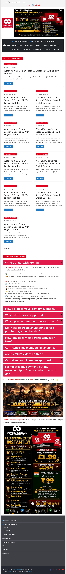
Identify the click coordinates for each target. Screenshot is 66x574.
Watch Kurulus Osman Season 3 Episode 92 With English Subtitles (48, 163)
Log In (6, 527)
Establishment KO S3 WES (10, 64)
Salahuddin (29, 45)
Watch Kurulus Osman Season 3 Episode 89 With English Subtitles (16, 227)
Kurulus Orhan (50, 41)
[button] (41, 41)
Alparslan (15, 49)
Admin (14, 67)
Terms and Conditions (8, 542)
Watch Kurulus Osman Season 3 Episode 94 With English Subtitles (48, 132)
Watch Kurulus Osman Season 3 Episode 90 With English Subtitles (48, 195)
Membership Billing (9, 534)
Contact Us (5, 553)
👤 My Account (35, 41)
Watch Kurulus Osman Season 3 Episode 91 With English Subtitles (16, 195)
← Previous (6, 249)
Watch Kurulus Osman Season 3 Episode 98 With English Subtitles (31, 72)
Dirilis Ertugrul (38, 49)
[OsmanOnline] (4, 45)
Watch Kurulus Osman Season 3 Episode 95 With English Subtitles (16, 132)
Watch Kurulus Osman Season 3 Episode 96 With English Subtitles (48, 100)
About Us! (5, 549)
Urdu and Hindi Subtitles (52, 45)
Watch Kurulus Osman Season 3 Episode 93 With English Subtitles (16, 163)
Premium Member (14, 267)
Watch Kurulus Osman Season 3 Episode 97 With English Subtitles (16, 100)
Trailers (56, 49)
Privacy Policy (6, 538)
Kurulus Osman (17, 45)
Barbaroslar (26, 49)
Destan (48, 49)
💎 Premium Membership (20, 41)
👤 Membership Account (9, 524)
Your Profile (7, 531)
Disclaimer (5, 546)
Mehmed (38, 45)
